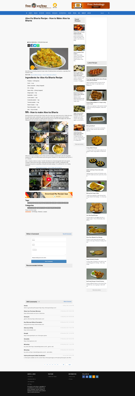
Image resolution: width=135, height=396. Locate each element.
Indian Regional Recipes (50, 207)
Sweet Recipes (77, 20)
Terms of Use (72, 376)
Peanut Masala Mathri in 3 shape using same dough (96, 103)
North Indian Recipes (39, 203)
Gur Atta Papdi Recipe (92, 215)
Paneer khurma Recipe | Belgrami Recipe (79, 32)
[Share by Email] (28, 45)
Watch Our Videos (53, 376)
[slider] (28, 211)
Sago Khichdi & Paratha (92, 259)
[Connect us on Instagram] (97, 376)
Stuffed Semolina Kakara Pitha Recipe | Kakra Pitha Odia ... (79, 133)
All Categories (31, 381)
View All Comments (67, 234)
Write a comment (67, 301)
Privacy (70, 379)
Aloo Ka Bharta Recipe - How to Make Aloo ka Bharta (43, 74)
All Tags (30, 384)
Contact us (30, 376)
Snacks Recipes (31, 203)
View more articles (79, 144)
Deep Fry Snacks (47, 203)
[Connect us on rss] (93, 376)
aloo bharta (54, 203)
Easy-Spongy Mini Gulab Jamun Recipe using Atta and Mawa (96, 79)
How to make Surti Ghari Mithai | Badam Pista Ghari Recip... (78, 74)
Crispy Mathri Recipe (91, 148)
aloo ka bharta (60, 203)
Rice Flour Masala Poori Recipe (94, 237)
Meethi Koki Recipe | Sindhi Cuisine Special (79, 93)
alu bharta (66, 203)
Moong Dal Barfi (90, 126)
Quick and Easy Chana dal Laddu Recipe (94, 170)
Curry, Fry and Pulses (32, 207)
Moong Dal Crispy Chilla (92, 193)
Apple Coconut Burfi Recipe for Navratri (78, 113)
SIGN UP (84, 13)
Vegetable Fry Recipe (41, 207)
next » (70, 364)
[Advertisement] (48, 32)
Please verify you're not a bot (39, 257)
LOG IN (89, 13)
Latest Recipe (92, 63)
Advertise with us (32, 379)
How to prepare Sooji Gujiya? (79, 52)
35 (63, 364)
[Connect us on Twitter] (90, 376)
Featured (58, 207)
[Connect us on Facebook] (83, 376)
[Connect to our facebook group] (87, 376)
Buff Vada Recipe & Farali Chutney (95, 281)
